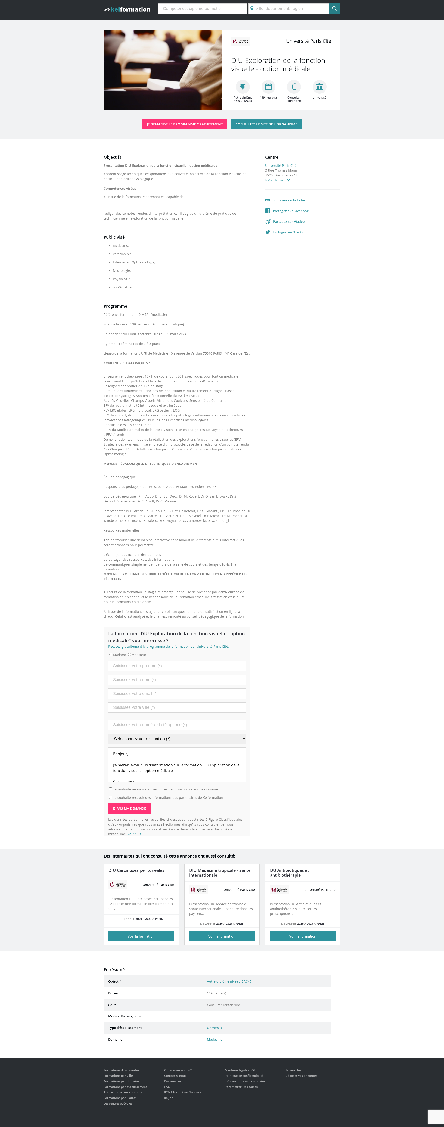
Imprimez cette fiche (288, 200)
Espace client (294, 1070)
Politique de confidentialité (244, 1076)
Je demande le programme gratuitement (185, 124)
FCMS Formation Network (182, 1092)
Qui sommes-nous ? (178, 1070)
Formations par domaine (121, 1081)
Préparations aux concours (123, 1092)
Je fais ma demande (129, 808)
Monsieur (139, 655)
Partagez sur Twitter (289, 232)
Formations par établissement (125, 1087)
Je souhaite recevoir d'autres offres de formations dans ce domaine (166, 789)
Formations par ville (118, 1076)
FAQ (167, 1087)
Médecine (214, 1039)
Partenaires (172, 1081)
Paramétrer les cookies (241, 1087)
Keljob (168, 1098)
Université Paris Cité (280, 165)
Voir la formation (141, 936)
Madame (120, 655)
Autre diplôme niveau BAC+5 (229, 981)
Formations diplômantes (121, 1070)
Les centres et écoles (118, 1103)
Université (215, 1027)
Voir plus (134, 834)
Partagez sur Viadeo (289, 221)
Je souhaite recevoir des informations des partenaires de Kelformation (168, 797)
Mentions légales (237, 1070)
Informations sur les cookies (245, 1081)
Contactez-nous (175, 1076)
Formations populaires (120, 1098)
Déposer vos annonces (301, 1076)
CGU (254, 1070)
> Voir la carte (276, 180)
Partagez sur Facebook (291, 211)
